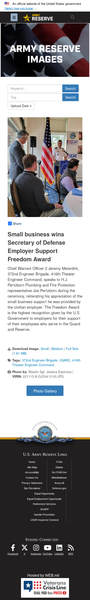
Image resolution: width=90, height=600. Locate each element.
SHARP (44, 509)
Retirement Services (44, 504)
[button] (21, 8)
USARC (64, 360)
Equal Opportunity (44, 493)
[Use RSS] (70, 549)
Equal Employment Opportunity (44, 498)
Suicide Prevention (44, 514)
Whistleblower (59, 477)
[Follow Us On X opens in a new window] (24, 549)
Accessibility (32, 472)
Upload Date (20, 105)
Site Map (32, 467)
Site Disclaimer (32, 488)
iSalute (59, 467)
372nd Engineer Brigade (39, 360)
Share (17, 223)
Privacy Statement (32, 483)
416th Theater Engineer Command (46, 362)
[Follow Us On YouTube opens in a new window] (47, 549)
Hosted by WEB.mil (43, 575)
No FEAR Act (59, 472)
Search (70, 88)
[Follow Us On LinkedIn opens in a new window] (59, 549)
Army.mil (59, 483)
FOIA (59, 462)
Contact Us (32, 477)
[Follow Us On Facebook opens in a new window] (13, 549)
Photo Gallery (45, 391)
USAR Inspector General (44, 520)
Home (32, 462)
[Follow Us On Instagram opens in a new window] (36, 549)
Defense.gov (59, 488)
